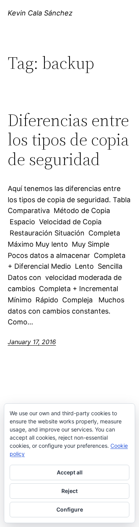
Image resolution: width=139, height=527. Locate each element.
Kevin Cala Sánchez (40, 13)
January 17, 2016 (32, 342)
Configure (69, 509)
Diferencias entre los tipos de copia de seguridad (68, 140)
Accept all (70, 472)
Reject (69, 491)
